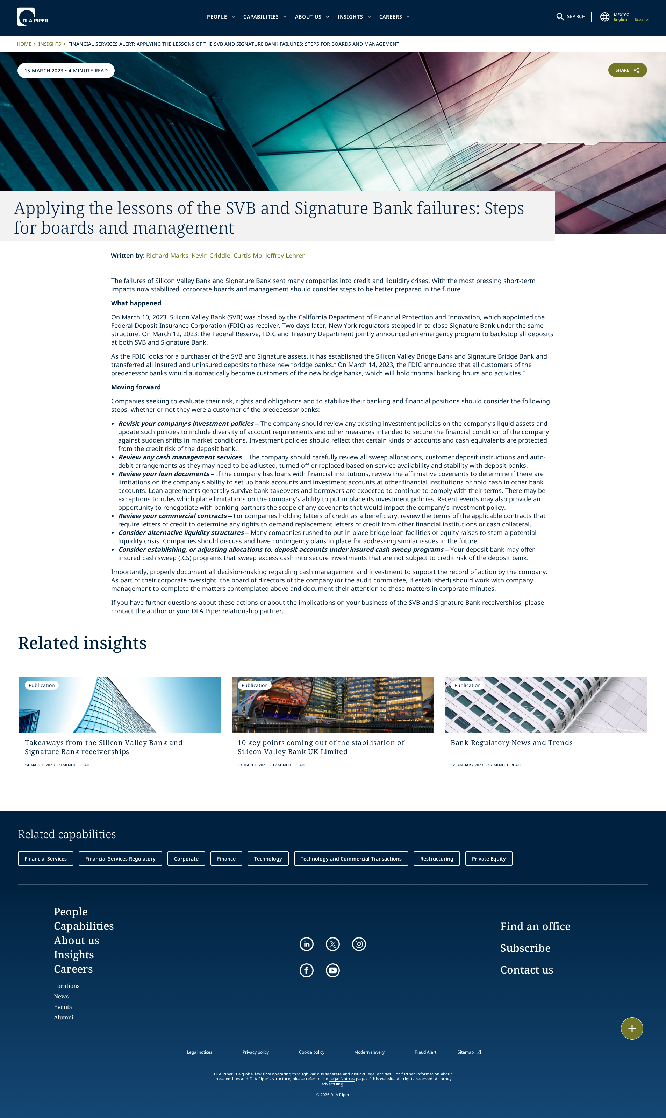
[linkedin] (307, 944)
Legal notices (200, 1052)
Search (576, 16)
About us (308, 16)
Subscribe (525, 948)
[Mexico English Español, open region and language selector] (605, 16)
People (217, 16)
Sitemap (466, 1052)
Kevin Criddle (211, 255)
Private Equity (489, 858)
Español (642, 19)
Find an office (535, 926)
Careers (390, 16)
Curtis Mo (248, 255)
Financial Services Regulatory (120, 858)
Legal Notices (342, 1078)
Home (24, 44)
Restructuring (436, 858)
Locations (66, 986)
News (61, 996)
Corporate (186, 858)
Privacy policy (256, 1052)
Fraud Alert (425, 1052)
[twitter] (333, 944)
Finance (226, 858)
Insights (350, 16)
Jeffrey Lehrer (285, 255)
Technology (268, 858)
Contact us (526, 969)
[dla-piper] (34, 17)
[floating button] (632, 1028)
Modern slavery (369, 1052)
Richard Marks (167, 255)
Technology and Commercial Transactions (351, 858)
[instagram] (359, 944)
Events (63, 1007)
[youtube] (333, 970)
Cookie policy (311, 1052)
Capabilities (261, 16)
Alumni (63, 1017)
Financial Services (45, 858)
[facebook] (307, 970)
